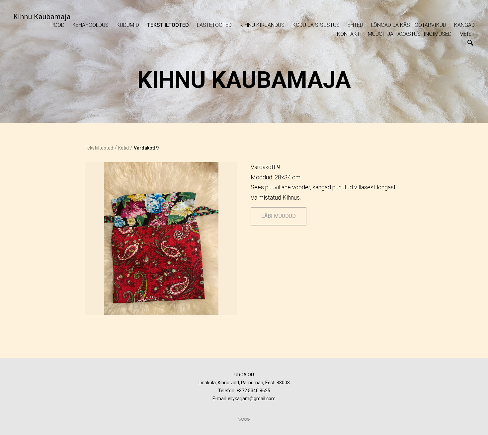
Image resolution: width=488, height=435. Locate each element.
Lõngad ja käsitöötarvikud (408, 25)
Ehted (355, 25)
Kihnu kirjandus (262, 25)
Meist (467, 34)
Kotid (123, 148)
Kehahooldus (90, 25)
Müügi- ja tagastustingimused (409, 34)
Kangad (464, 25)
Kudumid (128, 25)
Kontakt (348, 34)
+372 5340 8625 (253, 390)
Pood (57, 25)
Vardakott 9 (146, 148)
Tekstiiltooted (168, 25)
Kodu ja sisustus (316, 25)
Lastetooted (214, 25)
